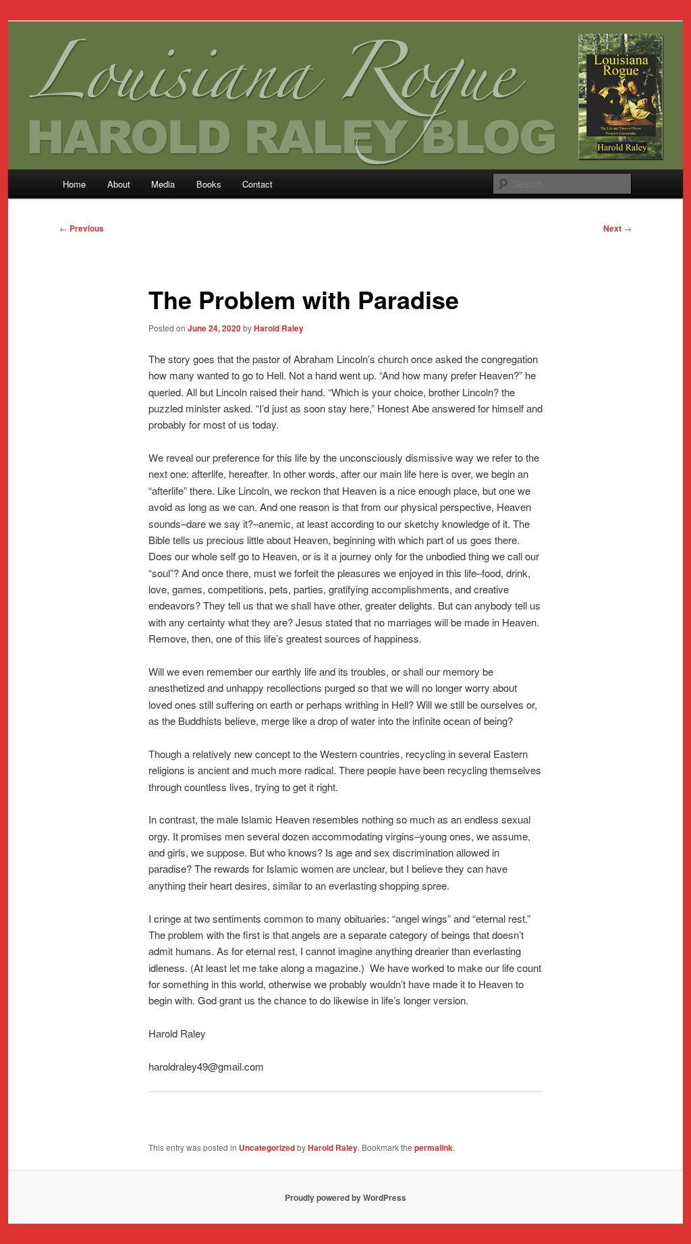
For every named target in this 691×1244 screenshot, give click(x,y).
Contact (257, 184)
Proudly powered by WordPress (345, 1197)
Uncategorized (267, 1147)
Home (74, 184)
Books (208, 184)
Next (617, 228)
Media (163, 184)
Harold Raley (279, 328)
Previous (81, 228)
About (118, 184)
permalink (433, 1147)
